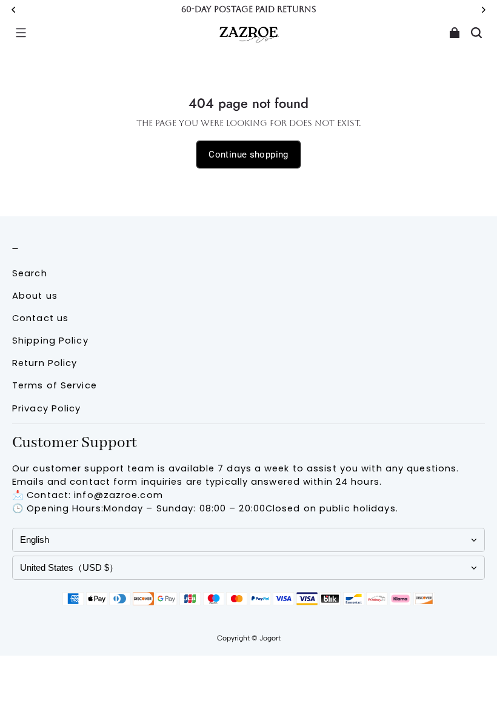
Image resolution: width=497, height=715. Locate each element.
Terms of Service (54, 385)
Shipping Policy (50, 340)
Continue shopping (248, 154)
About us (35, 296)
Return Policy (44, 363)
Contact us (40, 318)
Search (29, 273)
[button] (20, 32)
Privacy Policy (46, 408)
